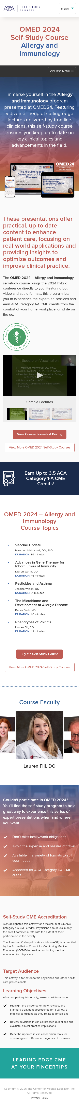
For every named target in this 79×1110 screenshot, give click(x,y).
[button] (39, 375)
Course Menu (60, 71)
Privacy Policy (39, 1098)
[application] (39, 375)
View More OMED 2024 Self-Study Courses (39, 447)
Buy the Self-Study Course (39, 654)
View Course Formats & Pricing (39, 434)
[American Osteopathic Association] (39, 8)
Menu (65, 9)
